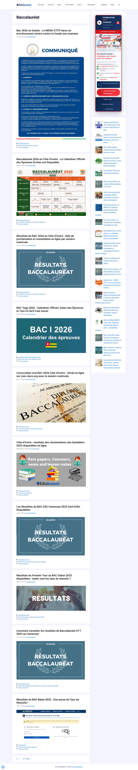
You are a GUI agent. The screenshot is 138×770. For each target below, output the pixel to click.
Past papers (91, 5)
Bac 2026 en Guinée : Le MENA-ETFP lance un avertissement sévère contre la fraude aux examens (47, 32)
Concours (51, 5)
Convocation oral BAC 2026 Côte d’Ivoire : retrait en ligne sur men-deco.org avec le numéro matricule (50, 374)
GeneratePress (78, 767)
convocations (25, 428)
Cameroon (31, 561)
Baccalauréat (22, 143)
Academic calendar (23, 357)
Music (113, 5)
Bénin (29, 747)
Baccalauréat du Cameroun (32, 685)
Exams (79, 5)
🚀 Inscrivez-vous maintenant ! (108, 92)
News (59, 5)
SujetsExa (104, 5)
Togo (39, 359)
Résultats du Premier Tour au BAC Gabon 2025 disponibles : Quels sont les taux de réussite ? (44, 577)
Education (41, 5)
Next (28, 759)
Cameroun (37, 561)
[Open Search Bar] (119, 5)
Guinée (36, 145)
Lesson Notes (69, 5)
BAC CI (30, 222)
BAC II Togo (21, 359)
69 (24, 759)
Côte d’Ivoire (35, 222)
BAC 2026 (24, 145)
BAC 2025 (24, 561)
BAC (19, 145)
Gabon (42, 617)
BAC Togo (28, 359)
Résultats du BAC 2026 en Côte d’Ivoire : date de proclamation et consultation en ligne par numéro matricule (45, 239)
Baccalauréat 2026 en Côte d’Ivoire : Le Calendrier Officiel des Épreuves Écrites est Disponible (50, 161)
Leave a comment (23, 147)
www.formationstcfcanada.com (109, 84)
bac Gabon (31, 617)
